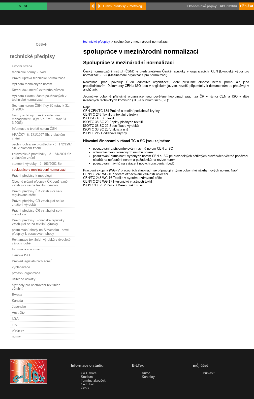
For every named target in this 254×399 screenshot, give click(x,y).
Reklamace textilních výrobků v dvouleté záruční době (41, 241)
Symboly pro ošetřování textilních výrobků (36, 287)
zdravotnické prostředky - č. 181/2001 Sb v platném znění (41, 156)
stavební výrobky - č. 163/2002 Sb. (37, 164)
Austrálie (18, 312)
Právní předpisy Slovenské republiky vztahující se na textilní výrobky (38, 222)
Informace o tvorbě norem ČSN (34, 129)
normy (16, 336)
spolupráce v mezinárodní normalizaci (39, 169)
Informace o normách (27, 249)
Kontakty (148, 377)
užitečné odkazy (23, 279)
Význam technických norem (32, 84)
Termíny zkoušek (93, 380)
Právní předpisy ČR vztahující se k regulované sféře (37, 193)
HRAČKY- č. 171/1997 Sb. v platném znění (38, 136)
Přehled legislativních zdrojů (32, 261)
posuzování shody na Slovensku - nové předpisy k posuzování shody (40, 231)
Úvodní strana (22, 66)
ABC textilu (228, 6)
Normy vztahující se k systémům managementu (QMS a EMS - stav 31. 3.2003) (39, 119)
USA (15, 318)
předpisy (18, 330)
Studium (87, 377)
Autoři (146, 373)
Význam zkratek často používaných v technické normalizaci (39, 97)
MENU (23, 6)
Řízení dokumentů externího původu (38, 90)
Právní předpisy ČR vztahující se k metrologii (37, 212)
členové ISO (21, 255)
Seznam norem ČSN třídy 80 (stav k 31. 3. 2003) (41, 107)
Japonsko (19, 306)
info (14, 324)
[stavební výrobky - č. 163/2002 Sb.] (92, 6)
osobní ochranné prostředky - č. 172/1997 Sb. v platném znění (42, 146)
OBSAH (41, 44)
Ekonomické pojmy (202, 6)
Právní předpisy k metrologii (32, 175)
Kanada (17, 300)
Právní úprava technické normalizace (38, 78)
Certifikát (87, 384)
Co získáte (88, 373)
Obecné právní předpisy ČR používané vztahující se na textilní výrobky (39, 183)
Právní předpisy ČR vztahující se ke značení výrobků (38, 202)
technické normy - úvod (29, 72)
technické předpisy (96, 41)
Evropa (17, 295)
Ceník (85, 388)
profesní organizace (26, 273)
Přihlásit (209, 373)
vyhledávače (21, 267)
